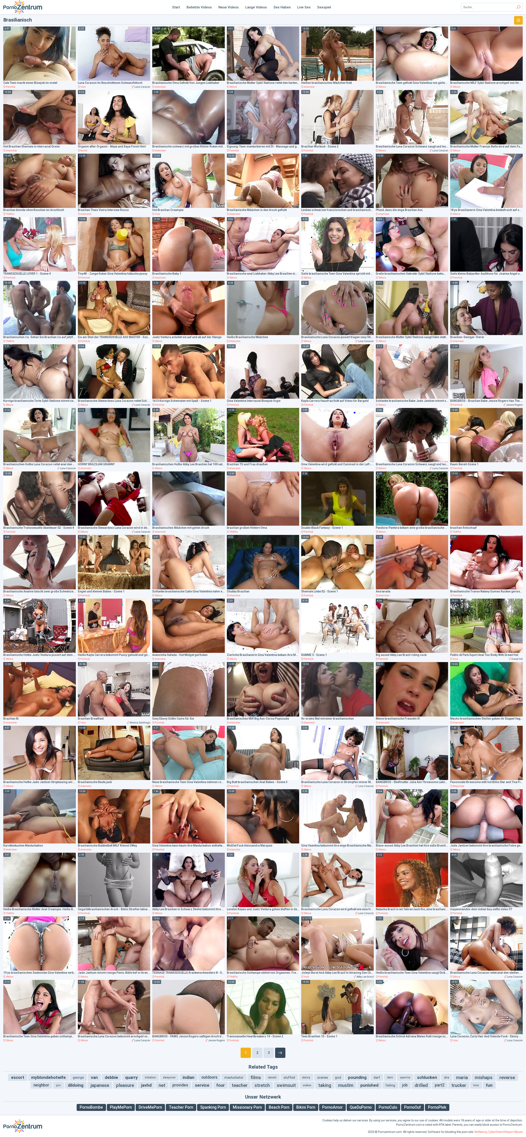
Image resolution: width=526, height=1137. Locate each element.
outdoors (209, 1077)
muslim (345, 1085)
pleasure (125, 1085)
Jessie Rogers (514, 404)
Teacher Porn (181, 1107)
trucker (458, 1085)
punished (369, 1085)
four (220, 1085)
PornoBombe (91, 1107)
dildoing (75, 1085)
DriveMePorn (150, 1107)
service (202, 1085)
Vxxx (83, 86)
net (162, 1085)
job (405, 1085)
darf (377, 1077)
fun (489, 1085)
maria (462, 1077)
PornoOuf (412, 1107)
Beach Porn (279, 1107)
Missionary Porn (247, 1107)
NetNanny (480, 1132)
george (78, 1077)
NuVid (83, 150)
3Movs (233, 86)
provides (180, 1085)
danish (272, 1077)
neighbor (41, 1085)
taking (324, 1085)
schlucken (427, 1077)
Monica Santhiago (140, 722)
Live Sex (304, 7)
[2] (280, 1053)
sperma (405, 1077)
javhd (146, 1085)
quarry (131, 1077)
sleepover (169, 1077)
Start (176, 7)
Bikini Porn (305, 1107)
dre (446, 1077)
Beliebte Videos (199, 7)
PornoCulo (388, 1107)
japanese (99, 1085)
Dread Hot (517, 659)
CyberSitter (495, 1132)
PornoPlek (437, 1107)
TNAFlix (10, 214)
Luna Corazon (142, 86)
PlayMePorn (121, 1107)
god (338, 1077)
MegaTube (458, 786)
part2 (439, 1085)
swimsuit (286, 1085)
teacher (240, 1085)
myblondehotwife (48, 1077)
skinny (306, 1077)
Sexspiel (324, 7)
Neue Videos (228, 7)
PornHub (10, 86)
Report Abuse (514, 1132)
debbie (111, 1077)
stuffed (289, 1077)
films (255, 1077)
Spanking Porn (213, 1107)
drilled (421, 1085)
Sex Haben (282, 7)
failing (390, 1085)
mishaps (484, 1077)
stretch (262, 1085)
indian (188, 1077)
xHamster (160, 86)
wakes (307, 1085)
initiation (150, 1077)
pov (58, 1085)
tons (476, 1085)
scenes (322, 1077)
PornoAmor (332, 1107)
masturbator (233, 1077)
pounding (357, 1077)
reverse (507, 1077)
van (94, 1077)
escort (17, 1077)
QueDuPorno (361, 1107)
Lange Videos (256, 7)
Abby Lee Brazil (365, 976)
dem (390, 1077)
